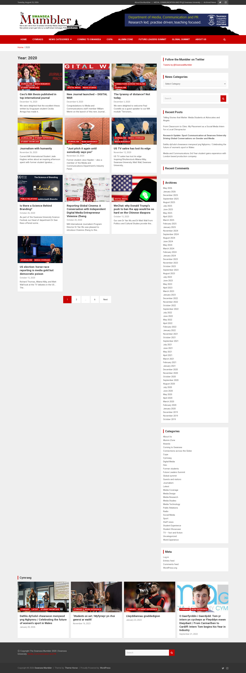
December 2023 (170, 259)
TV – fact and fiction (173, 532)
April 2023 (167, 287)
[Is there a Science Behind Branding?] (40, 188)
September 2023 (171, 270)
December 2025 (170, 195)
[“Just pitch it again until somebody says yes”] (87, 131)
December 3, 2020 (122, 102)
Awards (166, 444)
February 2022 (169, 327)
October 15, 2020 (121, 216)
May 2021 (167, 351)
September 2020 (171, 380)
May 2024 (167, 245)
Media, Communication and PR (42, 654)
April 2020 (167, 398)
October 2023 (169, 266)
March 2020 (168, 401)
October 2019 (169, 419)
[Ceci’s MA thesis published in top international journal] (40, 77)
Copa (110, 39)
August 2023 (169, 273)
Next (105, 299)
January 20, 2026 (27, 627)
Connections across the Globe (130, 84)
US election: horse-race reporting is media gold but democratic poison (37, 270)
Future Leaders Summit (152, 39)
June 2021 (168, 348)
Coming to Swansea (89, 39)
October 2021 (169, 337)
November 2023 (170, 263)
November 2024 (170, 231)
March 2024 (168, 248)
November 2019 (170, 415)
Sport (165, 518)
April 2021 (167, 355)
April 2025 (167, 216)
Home (23, 39)
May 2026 (167, 188)
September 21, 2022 (188, 634)
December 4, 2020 (75, 102)
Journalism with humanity (36, 148)
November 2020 (170, 373)
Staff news (168, 522)
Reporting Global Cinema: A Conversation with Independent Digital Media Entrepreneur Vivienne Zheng (86, 211)
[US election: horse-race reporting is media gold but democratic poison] (40, 249)
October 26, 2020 (27, 213)
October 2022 (169, 305)
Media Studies (89, 88)
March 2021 (168, 359)
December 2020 (170, 369)
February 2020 (169, 405)
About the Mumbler (142, 2)
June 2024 (168, 241)
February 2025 (169, 223)
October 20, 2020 (74, 220)
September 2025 (171, 198)
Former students (171, 468)
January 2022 (169, 330)
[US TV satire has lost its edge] (134, 131)
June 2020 (168, 391)
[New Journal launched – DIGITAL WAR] (87, 77)
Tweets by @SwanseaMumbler (177, 65)
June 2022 (168, 316)
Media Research (42, 84)
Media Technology (171, 504)
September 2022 (171, 309)
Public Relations (29, 199)
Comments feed (171, 564)
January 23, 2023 (134, 620)
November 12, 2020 (122, 152)
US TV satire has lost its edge (132, 148)
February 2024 (169, 252)
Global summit (181, 39)
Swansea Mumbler (43, 668)
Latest (166, 486)
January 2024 (169, 255)
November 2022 (170, 302)
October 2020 (169, 376)
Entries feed (168, 560)
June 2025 (168, 209)
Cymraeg (37, 39)
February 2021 (169, 362)
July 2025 (167, 206)
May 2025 (167, 213)
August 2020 (169, 383)
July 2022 (167, 312)
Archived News (210, 2)
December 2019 (170, 412)
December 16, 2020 (28, 102)
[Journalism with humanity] (40, 131)
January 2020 (169, 408)
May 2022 (167, 319)
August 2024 (169, 238)
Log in (166, 557)
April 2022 (167, 323)
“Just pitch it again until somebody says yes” (82, 150)
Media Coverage (136, 138)
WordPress (105, 668)
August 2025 (169, 202)
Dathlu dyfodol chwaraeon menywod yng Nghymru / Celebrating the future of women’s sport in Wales (43, 619)
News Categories (59, 39)
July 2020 (167, 387)
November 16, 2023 (82, 623)
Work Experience (89, 142)
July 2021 (167, 344)
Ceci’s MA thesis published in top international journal (38, 96)
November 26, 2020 (28, 152)
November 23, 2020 (75, 156)
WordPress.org (170, 568)
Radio (165, 511)
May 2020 (167, 394)
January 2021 (169, 366)
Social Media (169, 515)
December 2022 (170, 298)
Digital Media (74, 88)
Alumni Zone (125, 39)
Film (165, 465)
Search (223, 98)
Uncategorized (170, 536)
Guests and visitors (172, 479)
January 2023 (169, 295)
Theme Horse (71, 668)
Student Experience (43, 138)
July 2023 (167, 277)
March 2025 (168, 220)
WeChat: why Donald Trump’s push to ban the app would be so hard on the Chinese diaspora (134, 209)
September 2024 (171, 234)
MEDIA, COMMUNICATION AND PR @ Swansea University (177, 2)
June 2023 (168, 280)
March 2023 (168, 291)
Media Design (169, 493)
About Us (200, 39)
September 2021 (171, 341)
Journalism (26, 84)
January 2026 (169, 191)
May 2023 (167, 284)
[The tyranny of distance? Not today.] (134, 77)
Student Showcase (30, 88)
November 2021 (170, 334)
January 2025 (169, 227)
